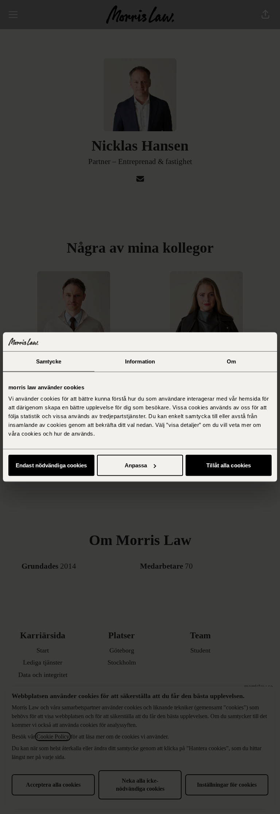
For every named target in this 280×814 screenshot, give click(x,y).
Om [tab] (231, 361)
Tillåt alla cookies (228, 465)
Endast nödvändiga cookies (51, 465)
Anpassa (136, 465)
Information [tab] (140, 361)
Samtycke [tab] (48, 361)
